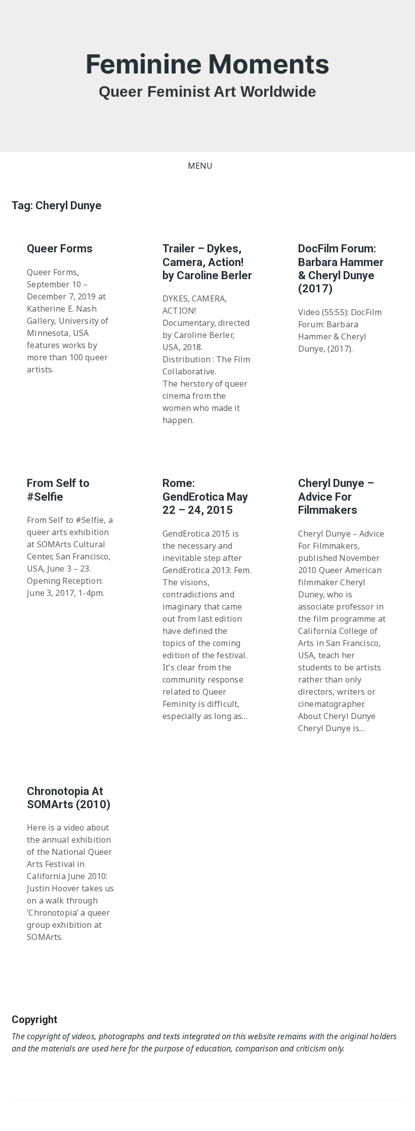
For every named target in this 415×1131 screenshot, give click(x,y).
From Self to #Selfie (58, 490)
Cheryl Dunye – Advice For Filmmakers (336, 496)
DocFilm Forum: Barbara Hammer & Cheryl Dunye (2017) (341, 268)
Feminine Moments (207, 64)
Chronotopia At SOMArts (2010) (68, 798)
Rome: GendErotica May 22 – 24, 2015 (205, 496)
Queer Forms (60, 248)
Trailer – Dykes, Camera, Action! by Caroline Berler (207, 262)
